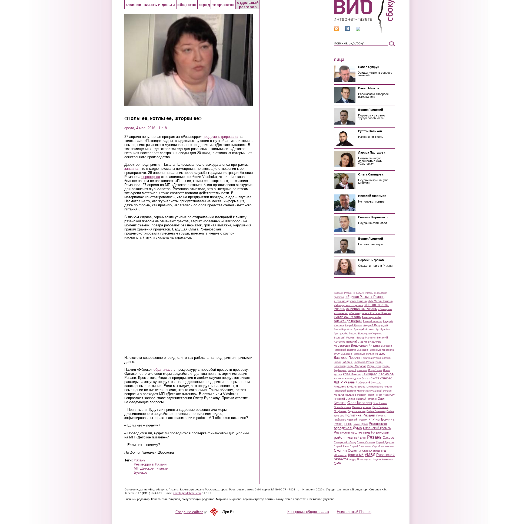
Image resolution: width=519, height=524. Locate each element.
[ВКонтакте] (347, 30)
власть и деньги (159, 4)
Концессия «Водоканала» (308, 512)
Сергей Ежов (341, 446)
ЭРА (337, 463)
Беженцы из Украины (370, 333)
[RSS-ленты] (336, 30)
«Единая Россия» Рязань (364, 297)
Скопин (340, 450)
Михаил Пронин (366, 394)
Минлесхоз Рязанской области (374, 390)
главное (133, 4)
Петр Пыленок (380, 407)
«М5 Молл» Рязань (380, 301)
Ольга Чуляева (361, 407)
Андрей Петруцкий (375, 325)
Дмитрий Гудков (372, 358)
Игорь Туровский (357, 370)
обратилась (163, 369)
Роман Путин (360, 424)
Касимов (386, 374)
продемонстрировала (220, 137)
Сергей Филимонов (383, 446)
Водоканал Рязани (365, 345)
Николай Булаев (344, 398)
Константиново (380, 378)
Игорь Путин (374, 366)
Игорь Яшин (375, 370)
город (204, 4)
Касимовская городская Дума (351, 378)
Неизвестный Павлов (354, 512)
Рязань (139, 460)
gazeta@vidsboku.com (189, 493)
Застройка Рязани (364, 362)
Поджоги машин (356, 411)
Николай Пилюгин (366, 399)
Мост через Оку (385, 394)
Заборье (347, 361)
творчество (223, 4)
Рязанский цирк (356, 437)
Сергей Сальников (360, 446)
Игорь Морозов (356, 365)
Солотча (354, 451)
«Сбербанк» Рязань (361, 309)
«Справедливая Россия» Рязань (370, 313)
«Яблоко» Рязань (347, 317)
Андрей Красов (353, 325)
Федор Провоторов (360, 459)
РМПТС (338, 423)
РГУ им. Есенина (381, 419)
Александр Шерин (348, 321)
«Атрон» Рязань (343, 293)
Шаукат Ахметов (382, 459)
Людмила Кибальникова (349, 386)
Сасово (388, 438)
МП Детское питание (151, 468)
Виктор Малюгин (366, 337)
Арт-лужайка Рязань (345, 333)
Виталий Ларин (356, 341)
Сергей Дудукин (385, 442)
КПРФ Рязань (352, 374)
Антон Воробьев (343, 329)
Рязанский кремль (377, 428)
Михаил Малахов (345, 394)
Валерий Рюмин (344, 337)
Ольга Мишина (342, 407)
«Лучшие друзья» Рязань (350, 301)
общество (187, 4)
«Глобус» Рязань (363, 293)
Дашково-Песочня (348, 358)
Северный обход (345, 442)
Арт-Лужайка (382, 329)
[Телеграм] (358, 30)
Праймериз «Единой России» (350, 419)
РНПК (348, 423)
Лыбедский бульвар (368, 382)
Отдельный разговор (248, 4)
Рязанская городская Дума (360, 425)
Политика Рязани (360, 415)
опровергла (150, 177)
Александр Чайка (371, 317)
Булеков (141, 472)
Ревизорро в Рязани (150, 464)
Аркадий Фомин (364, 329)
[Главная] (364, 32)
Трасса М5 (356, 455)
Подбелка (340, 411)
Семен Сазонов (366, 442)
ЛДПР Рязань (344, 382)
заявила (131, 169)
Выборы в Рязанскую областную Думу (363, 354)
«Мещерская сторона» (348, 305)
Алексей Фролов (372, 321)
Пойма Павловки (376, 411)
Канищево (369, 374)
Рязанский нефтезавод (352, 432)
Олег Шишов (380, 403)
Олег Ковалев (359, 403)
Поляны (381, 415)
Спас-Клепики (371, 450)
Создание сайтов (191, 512)
